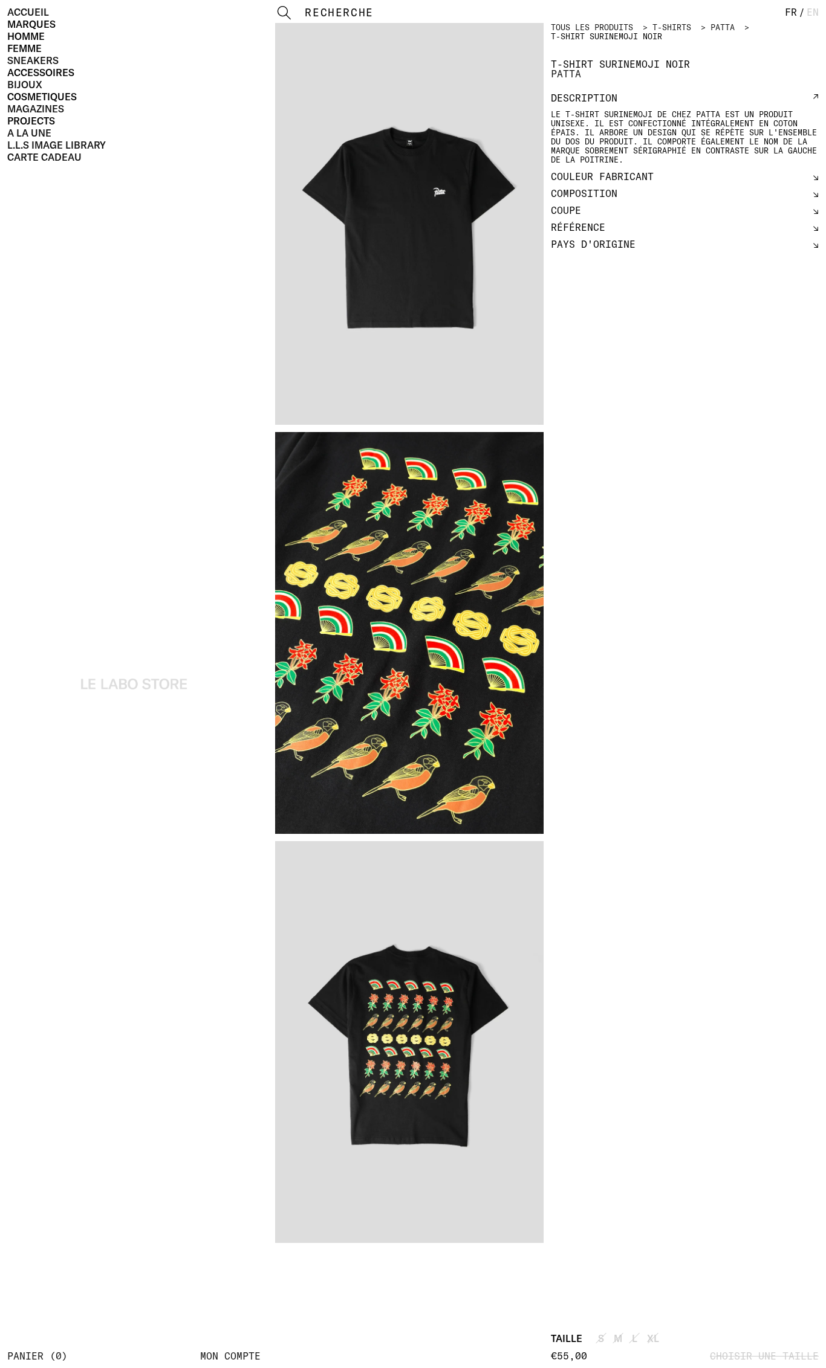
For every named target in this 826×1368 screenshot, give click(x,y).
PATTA (723, 27)
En (813, 12)
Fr (791, 12)
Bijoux (24, 85)
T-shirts (671, 27)
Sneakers (33, 60)
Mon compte (230, 1356)
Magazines (35, 109)
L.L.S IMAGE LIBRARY (56, 145)
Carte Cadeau (44, 157)
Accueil (28, 12)
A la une (29, 133)
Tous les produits (592, 27)
